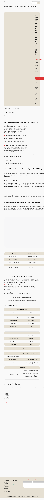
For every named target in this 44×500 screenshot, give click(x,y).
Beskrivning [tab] (8, 108)
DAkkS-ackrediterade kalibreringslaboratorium (20, 206)
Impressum (29, 496)
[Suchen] (38, 3)
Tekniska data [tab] (16, 108)
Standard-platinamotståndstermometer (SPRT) (36, 99)
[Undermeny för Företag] (7, 6)
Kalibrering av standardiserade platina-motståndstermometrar (22, 300)
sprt (35, 94)
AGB (37, 496)
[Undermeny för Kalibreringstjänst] (36, 6)
